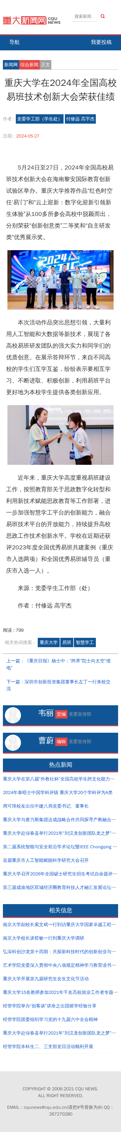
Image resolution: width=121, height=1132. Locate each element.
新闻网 (11, 64)
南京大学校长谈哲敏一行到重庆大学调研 (43, 938)
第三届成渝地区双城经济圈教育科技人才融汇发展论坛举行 (61, 887)
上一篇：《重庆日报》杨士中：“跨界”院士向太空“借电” (58, 664)
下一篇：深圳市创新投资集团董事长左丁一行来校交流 (58, 685)
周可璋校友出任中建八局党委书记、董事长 (46, 806)
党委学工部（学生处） (39, 119)
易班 (66, 642)
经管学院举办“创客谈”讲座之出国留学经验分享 (49, 1006)
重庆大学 (49, 642)
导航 (14, 42)
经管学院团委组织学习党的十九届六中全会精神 (50, 1019)
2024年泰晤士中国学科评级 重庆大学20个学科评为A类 (58, 792)
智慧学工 (85, 642)
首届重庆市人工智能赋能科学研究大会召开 (46, 860)
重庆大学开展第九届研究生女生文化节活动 (46, 979)
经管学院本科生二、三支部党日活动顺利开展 (48, 1046)
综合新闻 (29, 64)
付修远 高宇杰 (80, 119)
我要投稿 (101, 42)
